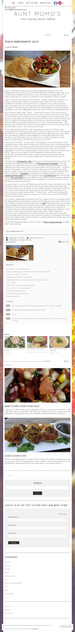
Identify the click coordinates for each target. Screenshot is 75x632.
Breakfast (8, 565)
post (44, 203)
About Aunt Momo (32, 3)
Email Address (13, 517)
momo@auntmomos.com (16, 9)
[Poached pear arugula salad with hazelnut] (15, 342)
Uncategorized (9, 593)
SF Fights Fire (50, 175)
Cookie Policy (35, 628)
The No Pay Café (24, 161)
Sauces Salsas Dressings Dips (13, 583)
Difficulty (12, 240)
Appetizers (8, 562)
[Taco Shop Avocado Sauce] (37, 342)
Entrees (7, 572)
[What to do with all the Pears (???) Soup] (59, 342)
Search (37, 493)
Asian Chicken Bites (15, 455)
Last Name (11, 533)
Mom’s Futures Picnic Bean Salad (22, 406)
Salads (7, 579)
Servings (33, 238)
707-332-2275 (10, 8)
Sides (6, 586)
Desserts (7, 569)
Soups (6, 590)
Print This (65, 242)
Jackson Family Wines (14, 175)
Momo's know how (10, 576)
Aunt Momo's (37, 13)
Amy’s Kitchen (17, 177)
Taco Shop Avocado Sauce (35, 349)
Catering (20, 3)
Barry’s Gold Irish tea (53, 222)
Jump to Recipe (11, 47)
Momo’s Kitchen (45, 3)
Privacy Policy (8, 613)
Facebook (24, 173)
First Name (12, 525)
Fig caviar (9, 475)
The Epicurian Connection (47, 163)
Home (13, 3)
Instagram (7, 610)
